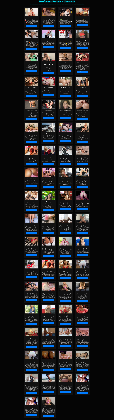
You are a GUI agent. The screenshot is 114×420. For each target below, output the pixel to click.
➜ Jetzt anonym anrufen (31, 25)
